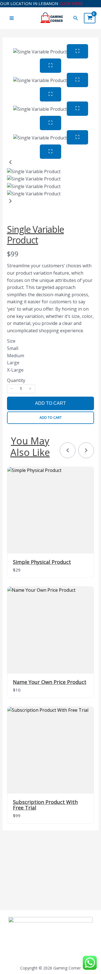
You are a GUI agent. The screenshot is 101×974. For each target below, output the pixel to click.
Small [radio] (12, 348)
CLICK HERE (71, 3)
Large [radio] (13, 363)
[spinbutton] (21, 389)
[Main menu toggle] (12, 18)
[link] (67, 450)
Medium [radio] (15, 356)
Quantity (16, 380)
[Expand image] (77, 51)
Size (11, 341)
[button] (75, 18)
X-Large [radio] (15, 370)
